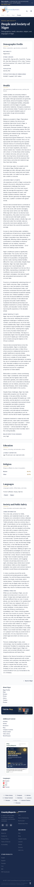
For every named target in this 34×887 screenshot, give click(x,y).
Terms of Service (5, 841)
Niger (13, 15)
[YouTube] (10, 825)
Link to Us (20, 850)
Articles (5, 723)
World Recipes (7, 735)
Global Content (7, 731)
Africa (8, 15)
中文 (6, 783)
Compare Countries (8, 729)
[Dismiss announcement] (32, 3)
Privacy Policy (5, 839)
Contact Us (4, 836)
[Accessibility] (30, 883)
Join (19, 815)
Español (7, 781)
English (3, 857)
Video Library (6, 733)
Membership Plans (23, 823)
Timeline (5, 700)
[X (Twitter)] (6, 825)
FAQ (19, 833)
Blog (4, 727)
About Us (3, 833)
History (5, 698)
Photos (5, 696)
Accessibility (4, 844)
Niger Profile (6, 690)
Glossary (17, 803)
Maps (4, 692)
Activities (5, 721)
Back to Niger (29, 680)
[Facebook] (2, 825)
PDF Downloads (5, 872)
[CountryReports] (10, 9)
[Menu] (31, 11)
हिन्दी (6, 785)
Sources (20, 847)
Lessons (29, 798)
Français (7, 787)
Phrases (5, 702)
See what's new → (6, 4)
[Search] (26, 11)
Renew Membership (23, 818)
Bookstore (5, 725)
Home (2, 15)
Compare (19, 795)
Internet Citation (25, 800)
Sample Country (22, 839)
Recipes (5, 694)
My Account (21, 820)
